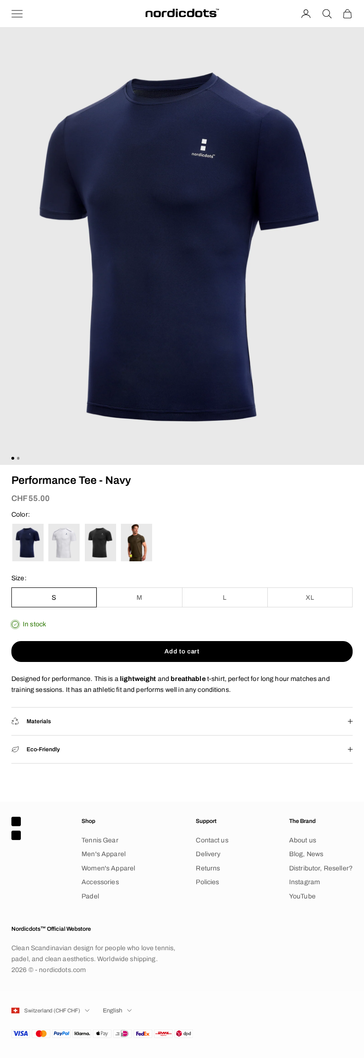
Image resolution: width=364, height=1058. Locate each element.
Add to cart (181, 651)
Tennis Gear (100, 840)
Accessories (100, 882)
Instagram (304, 882)
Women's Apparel (108, 868)
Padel (90, 896)
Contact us (212, 840)
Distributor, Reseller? (321, 868)
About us (302, 840)
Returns (208, 868)
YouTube (302, 896)
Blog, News (306, 854)
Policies (207, 882)
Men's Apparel (104, 854)
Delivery (208, 854)
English (112, 1010)
